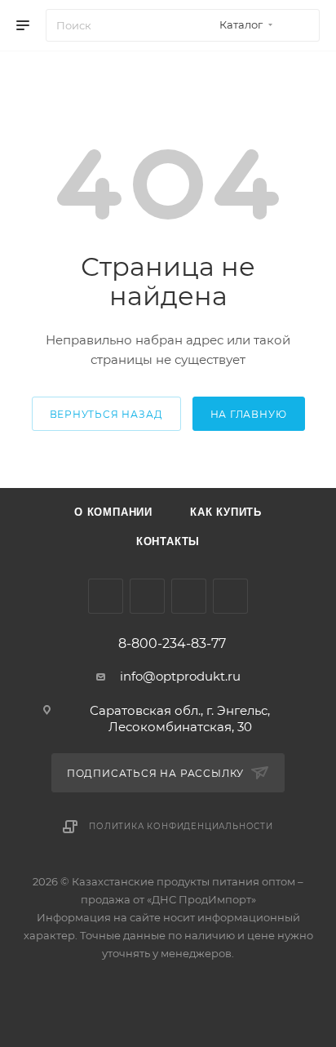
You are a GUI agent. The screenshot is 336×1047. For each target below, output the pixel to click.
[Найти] (300, 25)
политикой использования (87, 980)
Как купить (226, 512)
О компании (113, 512)
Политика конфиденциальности (181, 826)
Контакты (168, 541)
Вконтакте (105, 596)
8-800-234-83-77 (172, 643)
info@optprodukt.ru (180, 676)
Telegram (147, 596)
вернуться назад (106, 414)
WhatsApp (230, 596)
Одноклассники (188, 596)
